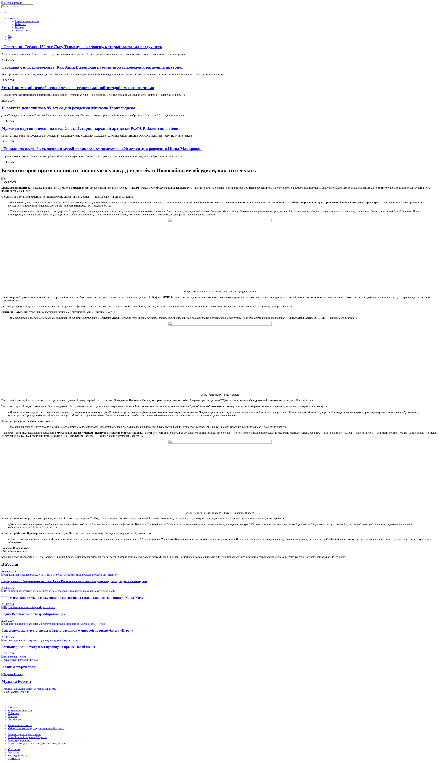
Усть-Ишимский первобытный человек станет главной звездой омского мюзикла (77, 87)
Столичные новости (27, 21)
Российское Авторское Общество (27, 737)
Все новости (8, 571)
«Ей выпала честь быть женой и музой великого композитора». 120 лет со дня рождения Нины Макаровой (101, 149)
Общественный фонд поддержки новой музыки (36, 728)
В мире (19, 27)
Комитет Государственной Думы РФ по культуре (36, 743)
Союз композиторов (20, 725)
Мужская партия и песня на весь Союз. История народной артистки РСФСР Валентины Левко (90, 128)
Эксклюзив (21, 30)
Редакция (13, 752)
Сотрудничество (18, 755)
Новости (13, 18)
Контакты (14, 758)
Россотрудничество (19, 740)
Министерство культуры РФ (24, 734)
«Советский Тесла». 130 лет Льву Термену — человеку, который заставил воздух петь (81, 46)
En (9, 39)
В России (20, 24)
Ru (10, 36)
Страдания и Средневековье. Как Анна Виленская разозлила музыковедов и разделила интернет (92, 67)
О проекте (14, 749)
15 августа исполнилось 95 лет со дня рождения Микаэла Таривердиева (68, 108)
